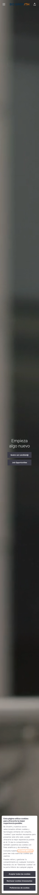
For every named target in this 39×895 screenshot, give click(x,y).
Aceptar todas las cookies (19, 874)
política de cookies (25, 851)
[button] (35, 4)
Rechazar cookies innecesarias (19, 881)
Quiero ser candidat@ (19, 455)
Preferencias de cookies (19, 888)
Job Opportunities (19, 462)
